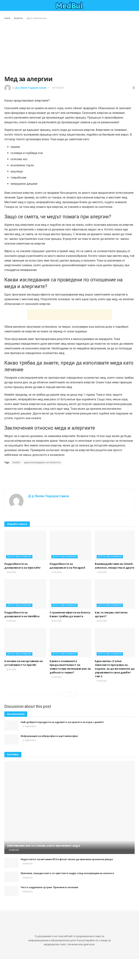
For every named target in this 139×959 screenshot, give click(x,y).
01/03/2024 (56, 677)
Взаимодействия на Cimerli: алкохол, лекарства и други (114, 565)
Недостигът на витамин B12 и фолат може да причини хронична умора (67, 859)
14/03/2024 (56, 572)
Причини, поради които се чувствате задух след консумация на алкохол (67, 873)
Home (7, 18)
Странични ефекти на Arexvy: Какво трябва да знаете (70, 614)
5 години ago (29, 726)
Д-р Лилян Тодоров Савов (30, 87)
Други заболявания (36, 18)
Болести (18, 18)
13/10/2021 (58, 87)
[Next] (72, 693)
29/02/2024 (101, 681)
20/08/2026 (14, 850)
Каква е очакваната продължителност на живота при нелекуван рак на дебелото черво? (70, 666)
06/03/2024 (56, 621)
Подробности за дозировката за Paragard (67, 565)
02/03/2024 (11, 670)
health (16, 462)
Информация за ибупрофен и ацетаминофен (49, 736)
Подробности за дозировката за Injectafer (22, 565)
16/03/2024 (11, 572)
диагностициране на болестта (42, 462)
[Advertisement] (69, 47)
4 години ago (29, 740)
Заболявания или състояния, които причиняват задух (43, 845)
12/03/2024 (11, 621)
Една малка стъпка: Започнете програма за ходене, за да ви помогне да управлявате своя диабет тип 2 (114, 668)
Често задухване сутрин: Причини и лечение (49, 887)
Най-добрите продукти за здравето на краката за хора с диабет (62, 722)
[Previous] (66, 693)
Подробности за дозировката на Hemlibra (21, 614)
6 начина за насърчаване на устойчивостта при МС (23, 663)
